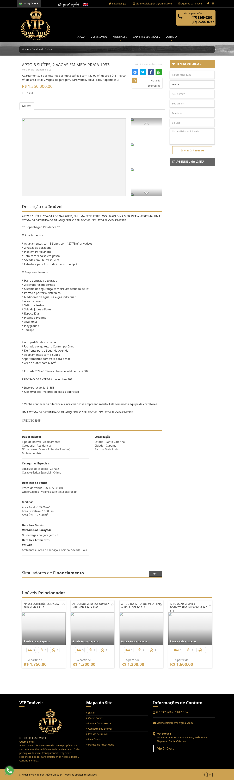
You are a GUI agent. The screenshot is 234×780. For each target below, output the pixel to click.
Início (91, 712)
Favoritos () (119, 3)
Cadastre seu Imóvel (100, 728)
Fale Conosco (95, 739)
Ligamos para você (191, 3)
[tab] (192, 64)
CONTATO (171, 36)
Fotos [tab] (28, 106)
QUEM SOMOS (99, 36)
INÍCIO (81, 36)
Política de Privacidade (101, 744)
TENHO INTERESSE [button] (188, 64)
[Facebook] (208, 3)
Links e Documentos (99, 723)
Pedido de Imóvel (98, 734)
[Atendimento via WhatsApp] (9, 770)
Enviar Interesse (192, 150)
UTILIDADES (120, 36)
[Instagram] (213, 3)
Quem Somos (95, 718)
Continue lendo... (29, 760)
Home (25, 49)
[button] (146, 122)
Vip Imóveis (165, 748)
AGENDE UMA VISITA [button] (189, 161)
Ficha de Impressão (154, 83)
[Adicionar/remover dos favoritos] (63, 604)
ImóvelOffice (52, 774)
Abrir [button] (155, 573)
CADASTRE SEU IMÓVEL (146, 36)
